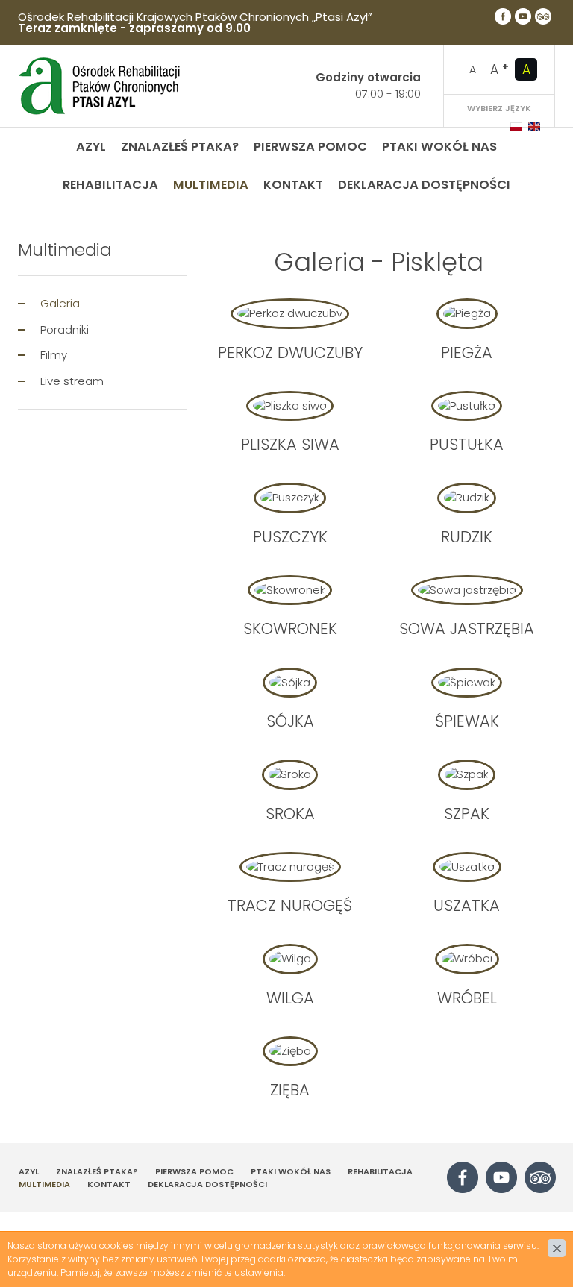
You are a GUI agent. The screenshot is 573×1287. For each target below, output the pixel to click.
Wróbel (467, 998)
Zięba (290, 1089)
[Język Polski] (516, 126)
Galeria (60, 303)
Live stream (72, 381)
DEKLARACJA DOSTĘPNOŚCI (424, 184)
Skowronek (290, 628)
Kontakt (293, 184)
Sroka (290, 813)
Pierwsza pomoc (310, 146)
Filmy (53, 355)
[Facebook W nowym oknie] (503, 16)
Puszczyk (290, 537)
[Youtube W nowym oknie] (523, 16)
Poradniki (64, 329)
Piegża (466, 352)
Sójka (290, 721)
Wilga (290, 998)
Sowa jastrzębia (466, 628)
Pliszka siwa (290, 444)
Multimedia (210, 184)
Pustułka (467, 444)
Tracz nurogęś (290, 905)
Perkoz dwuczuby (290, 352)
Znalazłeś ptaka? (180, 146)
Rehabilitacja (110, 184)
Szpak (466, 813)
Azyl (91, 146)
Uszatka (466, 905)
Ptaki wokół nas (439, 146)
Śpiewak (467, 721)
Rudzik (466, 537)
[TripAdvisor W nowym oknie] (543, 16)
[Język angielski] (534, 126)
